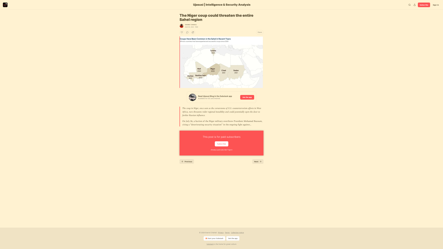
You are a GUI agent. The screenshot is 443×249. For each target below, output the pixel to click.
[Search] (409, 5)
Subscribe (424, 5)
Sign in (436, 5)
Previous (188, 161)
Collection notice (237, 232)
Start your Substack (215, 238)
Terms (227, 232)
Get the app (247, 97)
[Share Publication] (414, 5)
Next (256, 161)
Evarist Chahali (191, 24)
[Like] (182, 32)
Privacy (221, 232)
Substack (210, 244)
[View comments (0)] (187, 32)
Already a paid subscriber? (221, 150)
